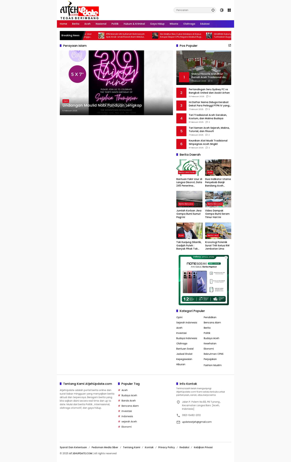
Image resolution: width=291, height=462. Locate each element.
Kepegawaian (184, 359)
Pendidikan (210, 317)
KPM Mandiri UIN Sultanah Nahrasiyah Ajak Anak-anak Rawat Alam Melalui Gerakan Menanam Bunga (111, 35)
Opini (65, 101)
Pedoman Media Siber (105, 447)
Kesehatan (210, 343)
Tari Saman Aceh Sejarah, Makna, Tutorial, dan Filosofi (209, 129)
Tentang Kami (131, 447)
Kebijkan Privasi (203, 447)
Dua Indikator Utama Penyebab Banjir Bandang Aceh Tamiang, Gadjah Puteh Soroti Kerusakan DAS (218, 182)
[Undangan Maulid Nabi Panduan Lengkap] (116, 82)
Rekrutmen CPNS (213, 354)
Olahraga (181, 343)
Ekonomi (209, 348)
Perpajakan (210, 359)
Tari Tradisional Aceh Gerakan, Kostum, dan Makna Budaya (208, 116)
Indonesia (127, 416)
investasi (127, 411)
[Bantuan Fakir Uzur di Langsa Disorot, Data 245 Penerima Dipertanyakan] (189, 167)
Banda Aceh (129, 400)
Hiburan (180, 364)
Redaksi (184, 447)
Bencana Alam (212, 322)
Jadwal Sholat (184, 354)
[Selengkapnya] (229, 45)
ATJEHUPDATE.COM (80, 453)
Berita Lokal (213, 235)
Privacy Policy (166, 447)
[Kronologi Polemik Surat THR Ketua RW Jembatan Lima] (218, 231)
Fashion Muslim (213, 365)
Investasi (181, 333)
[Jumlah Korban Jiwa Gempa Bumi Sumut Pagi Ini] (189, 199)
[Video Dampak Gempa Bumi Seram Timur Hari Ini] (218, 199)
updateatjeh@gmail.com (197, 422)
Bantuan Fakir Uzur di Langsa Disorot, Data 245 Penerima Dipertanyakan (189, 182)
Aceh (210, 172)
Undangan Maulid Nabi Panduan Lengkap (102, 105)
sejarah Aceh (129, 421)
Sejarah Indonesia (186, 322)
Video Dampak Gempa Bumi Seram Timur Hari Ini (217, 214)
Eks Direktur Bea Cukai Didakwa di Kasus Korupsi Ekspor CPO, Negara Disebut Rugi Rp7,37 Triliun (166, 35)
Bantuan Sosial (184, 348)
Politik (207, 333)
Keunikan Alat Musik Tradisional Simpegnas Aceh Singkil (208, 142)
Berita (207, 327)
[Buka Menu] (229, 10)
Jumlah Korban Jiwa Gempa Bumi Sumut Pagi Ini (188, 214)
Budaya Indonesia (186, 338)
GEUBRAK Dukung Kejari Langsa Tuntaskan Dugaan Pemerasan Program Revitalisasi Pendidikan (220, 35)
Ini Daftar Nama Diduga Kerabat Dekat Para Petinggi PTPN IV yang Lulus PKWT (209, 104)
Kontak (149, 447)
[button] (213, 10)
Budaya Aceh (211, 338)
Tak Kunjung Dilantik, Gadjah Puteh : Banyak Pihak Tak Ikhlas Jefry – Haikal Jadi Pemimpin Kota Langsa (188, 246)
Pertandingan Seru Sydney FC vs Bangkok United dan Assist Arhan (209, 91)
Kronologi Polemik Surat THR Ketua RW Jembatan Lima (217, 245)
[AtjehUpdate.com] (79, 10)
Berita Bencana (186, 204)
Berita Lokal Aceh (187, 172)
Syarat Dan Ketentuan (73, 447)
